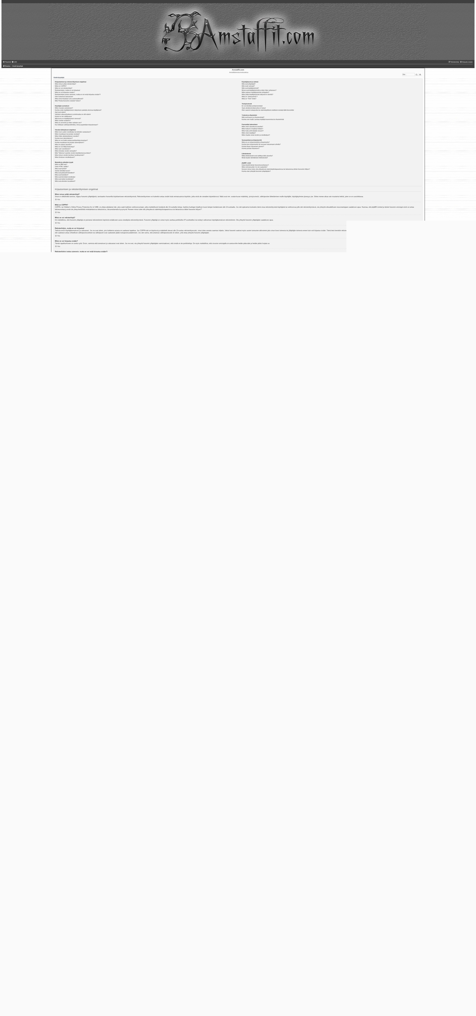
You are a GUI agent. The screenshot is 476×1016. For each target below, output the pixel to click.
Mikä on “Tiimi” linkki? (249, 99)
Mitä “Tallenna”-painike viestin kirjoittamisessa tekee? (73, 153)
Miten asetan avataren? (63, 120)
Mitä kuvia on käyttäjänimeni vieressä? (68, 118)
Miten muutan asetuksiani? (64, 108)
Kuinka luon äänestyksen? (64, 138)
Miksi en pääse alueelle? (63, 144)
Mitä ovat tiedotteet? (61, 175)
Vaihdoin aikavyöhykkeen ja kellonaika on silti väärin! (73, 114)
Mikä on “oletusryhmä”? (250, 96)
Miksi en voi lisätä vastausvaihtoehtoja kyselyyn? (71, 140)
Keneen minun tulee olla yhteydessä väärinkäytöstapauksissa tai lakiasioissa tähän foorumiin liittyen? (276, 169)
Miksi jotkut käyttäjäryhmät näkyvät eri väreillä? (257, 94)
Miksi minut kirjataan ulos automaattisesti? (69, 99)
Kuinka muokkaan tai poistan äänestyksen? (69, 142)
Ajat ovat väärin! (60, 112)
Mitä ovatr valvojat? (248, 86)
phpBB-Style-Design (80, 998)
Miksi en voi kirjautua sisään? (65, 92)
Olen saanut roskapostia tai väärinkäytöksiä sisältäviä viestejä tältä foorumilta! (268, 110)
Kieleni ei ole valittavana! (63, 116)
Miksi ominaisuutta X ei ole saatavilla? (254, 167)
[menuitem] (14, 62)
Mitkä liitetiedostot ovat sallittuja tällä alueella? (257, 156)
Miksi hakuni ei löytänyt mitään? (252, 129)
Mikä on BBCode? (61, 164)
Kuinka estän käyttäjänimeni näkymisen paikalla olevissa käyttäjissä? (78, 110)
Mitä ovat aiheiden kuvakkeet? (65, 181)
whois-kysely (207, 960)
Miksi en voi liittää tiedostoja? (65, 147)
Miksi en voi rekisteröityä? (63, 88)
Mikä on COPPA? (61, 86)
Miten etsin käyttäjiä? (249, 133)
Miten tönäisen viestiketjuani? (65, 157)
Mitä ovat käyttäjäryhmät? (250, 88)
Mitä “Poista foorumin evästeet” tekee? (68, 101)
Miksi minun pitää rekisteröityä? (65, 84)
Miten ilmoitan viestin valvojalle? (66, 151)
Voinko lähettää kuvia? (62, 171)
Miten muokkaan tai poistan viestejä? (67, 134)
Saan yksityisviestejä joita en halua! (254, 108)
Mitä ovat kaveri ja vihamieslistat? (253, 117)
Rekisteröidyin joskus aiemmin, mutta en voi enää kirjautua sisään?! (78, 94)
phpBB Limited (135, 939)
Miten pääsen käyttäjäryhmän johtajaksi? (255, 92)
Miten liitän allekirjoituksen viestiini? (67, 136)
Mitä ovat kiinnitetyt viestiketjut (65, 177)
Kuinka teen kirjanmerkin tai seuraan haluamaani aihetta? (261, 144)
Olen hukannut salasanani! (64, 96)
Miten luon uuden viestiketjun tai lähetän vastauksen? (73, 132)
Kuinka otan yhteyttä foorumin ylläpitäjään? (256, 171)
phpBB (254, 346)
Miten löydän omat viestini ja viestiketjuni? (256, 135)
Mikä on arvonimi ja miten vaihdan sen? (68, 123)
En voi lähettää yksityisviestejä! (252, 106)
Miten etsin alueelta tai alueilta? (252, 126)
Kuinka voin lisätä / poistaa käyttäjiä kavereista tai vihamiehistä (263, 119)
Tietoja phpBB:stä (232, 939)
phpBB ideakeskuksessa (143, 950)
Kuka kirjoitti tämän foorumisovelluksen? (255, 165)
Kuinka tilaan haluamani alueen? (253, 146)
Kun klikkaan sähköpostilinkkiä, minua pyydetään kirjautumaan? (76, 125)
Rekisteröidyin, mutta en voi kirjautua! (67, 90)
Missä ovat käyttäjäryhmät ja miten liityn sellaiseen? (259, 90)
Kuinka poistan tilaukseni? (250, 148)
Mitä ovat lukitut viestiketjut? (64, 179)
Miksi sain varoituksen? (63, 149)
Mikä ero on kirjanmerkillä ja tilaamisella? (256, 142)
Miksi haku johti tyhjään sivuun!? (253, 131)
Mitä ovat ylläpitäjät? (248, 84)
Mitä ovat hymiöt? (61, 169)
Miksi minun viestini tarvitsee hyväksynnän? (69, 155)
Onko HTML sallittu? (62, 166)
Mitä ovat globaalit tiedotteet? (65, 173)
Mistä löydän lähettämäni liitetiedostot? (255, 158)
